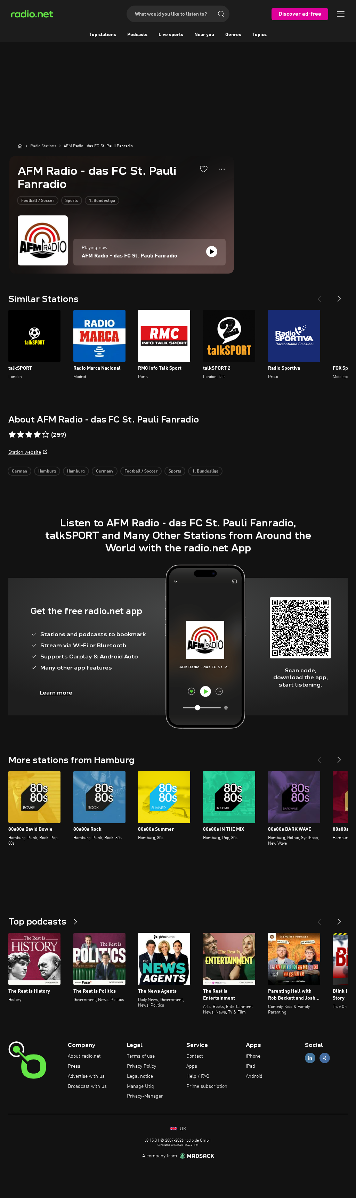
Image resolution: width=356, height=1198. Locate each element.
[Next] (339, 296)
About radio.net (84, 1056)
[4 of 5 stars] (37, 434)
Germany (104, 471)
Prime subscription (206, 1086)
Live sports (171, 34)
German (19, 471)
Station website (24, 452)
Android (254, 1076)
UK (182, 1128)
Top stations (102, 34)
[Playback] (211, 251)
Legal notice (140, 1076)
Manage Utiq (140, 1086)
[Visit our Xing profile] (324, 1058)
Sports (71, 201)
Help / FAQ (197, 1076)
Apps (191, 1066)
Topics (259, 34)
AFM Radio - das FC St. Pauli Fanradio (129, 256)
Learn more (56, 692)
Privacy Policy (141, 1066)
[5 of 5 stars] (45, 434)
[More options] (222, 169)
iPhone (253, 1056)
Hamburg (47, 471)
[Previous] (319, 296)
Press (74, 1066)
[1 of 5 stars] (12, 434)
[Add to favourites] (203, 168)
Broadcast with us (87, 1086)
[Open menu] (341, 14)
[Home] (20, 146)
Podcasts (137, 34)
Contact (194, 1056)
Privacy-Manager (145, 1096)
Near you (204, 34)
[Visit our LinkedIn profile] (310, 1058)
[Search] (221, 14)
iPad (250, 1066)
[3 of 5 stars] (29, 434)
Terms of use (141, 1056)
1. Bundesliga (102, 201)
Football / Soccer (37, 201)
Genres (233, 34)
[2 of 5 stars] (20, 434)
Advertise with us (86, 1076)
